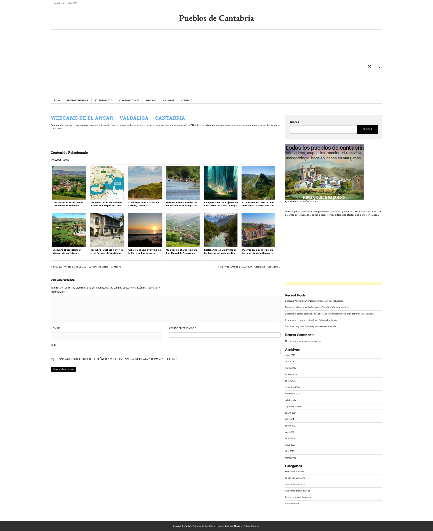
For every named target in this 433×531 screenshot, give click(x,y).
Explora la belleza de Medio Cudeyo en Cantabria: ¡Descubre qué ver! (317, 307)
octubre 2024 (291, 399)
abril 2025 (289, 361)
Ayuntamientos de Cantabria (300, 201)
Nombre (57, 328)
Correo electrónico (182, 328)
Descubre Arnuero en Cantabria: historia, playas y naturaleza (314, 300)
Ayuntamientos (103, 100)
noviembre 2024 (292, 393)
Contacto (186, 100)
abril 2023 (289, 451)
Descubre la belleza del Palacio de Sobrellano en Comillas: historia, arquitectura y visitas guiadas (329, 313)
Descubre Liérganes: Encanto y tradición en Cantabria (310, 326)
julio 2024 (289, 419)
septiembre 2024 (293, 406)
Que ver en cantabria (295, 484)
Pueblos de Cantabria (216, 17)
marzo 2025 (290, 367)
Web (53, 345)
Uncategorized (292, 503)
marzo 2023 (290, 457)
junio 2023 (290, 438)
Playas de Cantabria (294, 471)
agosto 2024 (290, 412)
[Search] (378, 66)
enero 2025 (290, 380)
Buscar (294, 122)
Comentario (59, 292)
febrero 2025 (291, 374)
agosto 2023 (290, 425)
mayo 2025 (290, 355)
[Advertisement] (123, 63)
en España (168, 100)
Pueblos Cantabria (77, 100)
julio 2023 (289, 432)
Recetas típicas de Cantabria (298, 497)
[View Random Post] (369, 66)
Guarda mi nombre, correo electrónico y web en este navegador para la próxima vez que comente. (119, 359)
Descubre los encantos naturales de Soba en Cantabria (311, 320)
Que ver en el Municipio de (297, 490)
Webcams (151, 100)
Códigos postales (129, 100)
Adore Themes (252, 525)
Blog (57, 100)
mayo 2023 (290, 444)
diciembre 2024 (292, 387)
